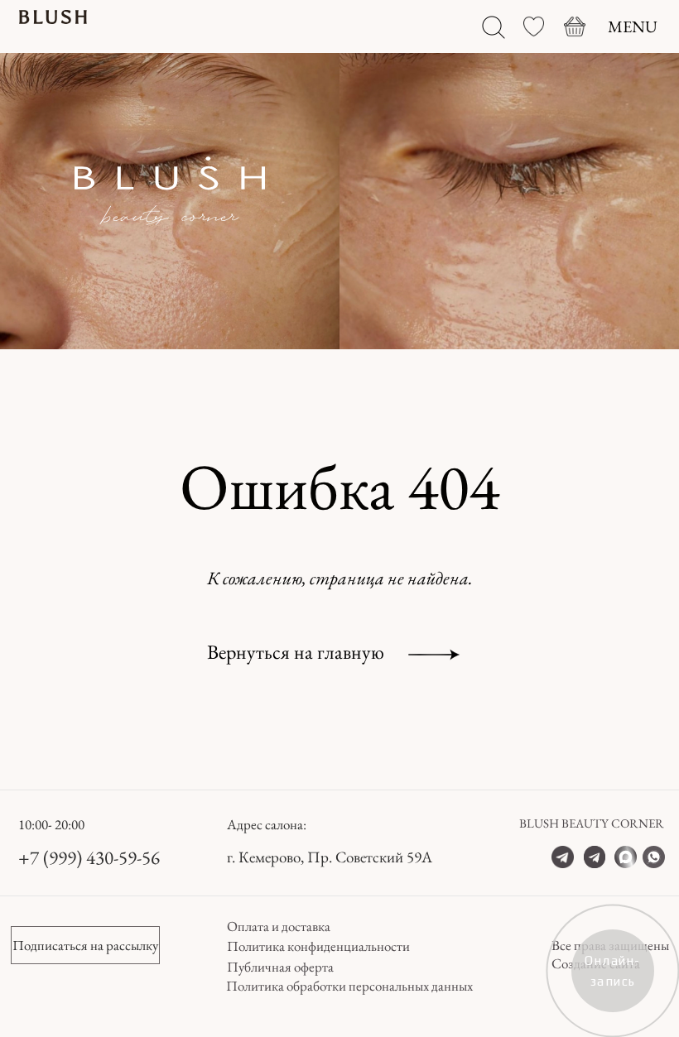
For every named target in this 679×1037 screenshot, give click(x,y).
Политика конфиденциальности (318, 946)
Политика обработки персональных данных (349, 986)
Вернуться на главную (295, 652)
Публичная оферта (280, 967)
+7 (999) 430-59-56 (89, 857)
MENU (632, 26)
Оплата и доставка (278, 926)
